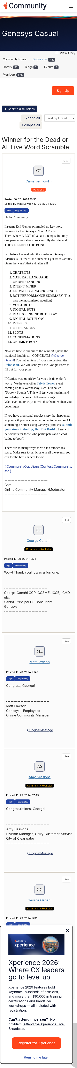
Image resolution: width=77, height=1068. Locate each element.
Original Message (41, 730)
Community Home (14, 59)
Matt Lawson (40, 662)
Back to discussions (21, 109)
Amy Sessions (40, 777)
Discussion (43, 59)
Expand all (32, 118)
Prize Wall (12, 365)
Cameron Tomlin (39, 181)
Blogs (31, 67)
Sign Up (63, 91)
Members (13, 74)
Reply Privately (20, 210)
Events (50, 67)
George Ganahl (38, 541)
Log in (58, 6)
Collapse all (31, 125)
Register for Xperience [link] (36, 1043)
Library (10, 67)
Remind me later (36, 1057)
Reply (9, 210)
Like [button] (66, 160)
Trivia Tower (46, 383)
